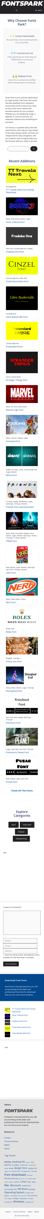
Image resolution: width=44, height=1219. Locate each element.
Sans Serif (27, 824)
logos (34, 1182)
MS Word (22, 1188)
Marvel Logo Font (14, 409)
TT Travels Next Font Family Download (20, 191)
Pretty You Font (14, 661)
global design (32, 1178)
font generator (25, 1171)
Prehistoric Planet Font (17, 752)
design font (20, 1167)
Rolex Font (11, 631)
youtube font (29, 1202)
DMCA (7, 1145)
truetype (16, 1198)
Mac (6, 1185)
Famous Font (16, 1171)
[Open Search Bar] (17, 10)
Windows (18, 1201)
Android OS (18, 1161)
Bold (32, 1162)
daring (6, 1168)
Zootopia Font (13, 441)
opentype (31, 1189)
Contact (7, 1137)
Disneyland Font (14, 691)
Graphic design (8, 1182)
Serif (13, 824)
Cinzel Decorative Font (17, 281)
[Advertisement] (22, 876)
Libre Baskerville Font (17, 316)
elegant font (7, 1171)
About (7, 1148)
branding (15, 1165)
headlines (17, 1182)
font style (34, 1171)
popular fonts (30, 1193)
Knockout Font (13, 722)
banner (28, 1162)
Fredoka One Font (15, 251)
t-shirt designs (8, 1198)
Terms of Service (11, 1141)
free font (29, 1175)
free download (15, 1174)
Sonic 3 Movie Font (15, 222)
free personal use (11, 1178)
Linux (24, 1181)
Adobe (7, 1161)
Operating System (14, 1192)
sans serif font (32, 1196)
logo (29, 1182)
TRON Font (11, 541)
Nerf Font (11, 602)
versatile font (8, 1202)
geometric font (23, 1178)
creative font (24, 1165)
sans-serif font (22, 1196)
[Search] (33, 148)
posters (7, 1196)
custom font (32, 1165)
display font (32, 1168)
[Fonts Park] (22, 3)
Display (21, 831)
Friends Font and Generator (20, 507)
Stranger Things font (16, 380)
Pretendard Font (14, 346)
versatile (30, 1198)
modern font (26, 1186)
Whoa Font (11, 475)
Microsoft (15, 1185)
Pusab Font (11, 781)
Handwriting (21, 838)
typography (23, 1198)
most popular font (10, 1189)
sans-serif (13, 1196)
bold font (7, 1165)
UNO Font (11, 572)
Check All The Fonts (22, 790)
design (11, 1168)
